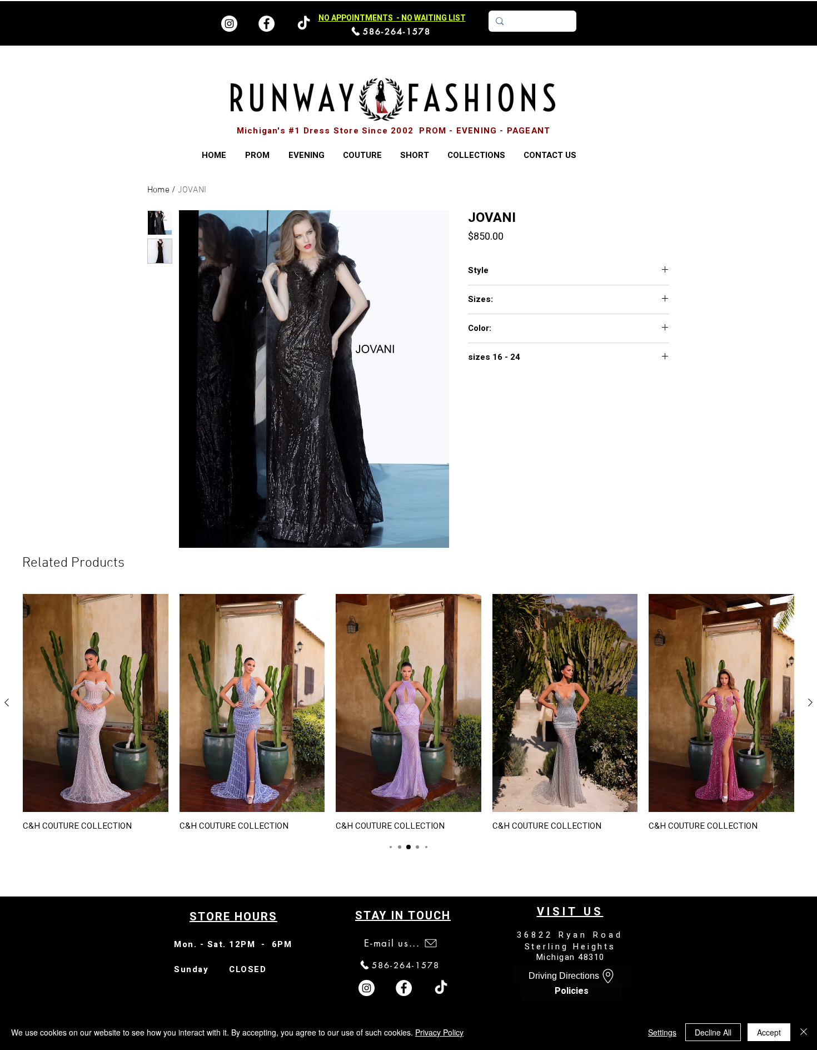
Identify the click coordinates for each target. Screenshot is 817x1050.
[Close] (803, 1032)
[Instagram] (229, 24)
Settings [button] (662, 1032)
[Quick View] (95, 703)
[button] (476, 155)
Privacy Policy (439, 1032)
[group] (408, 712)
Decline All (713, 1032)
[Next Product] (810, 702)
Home (158, 190)
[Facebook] (266, 24)
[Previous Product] (6, 702)
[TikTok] (441, 988)
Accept (769, 1032)
